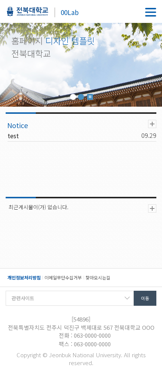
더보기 (152, 124)
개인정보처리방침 (24, 277)
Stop (90, 97)
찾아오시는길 (98, 277)
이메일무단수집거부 (63, 277)
